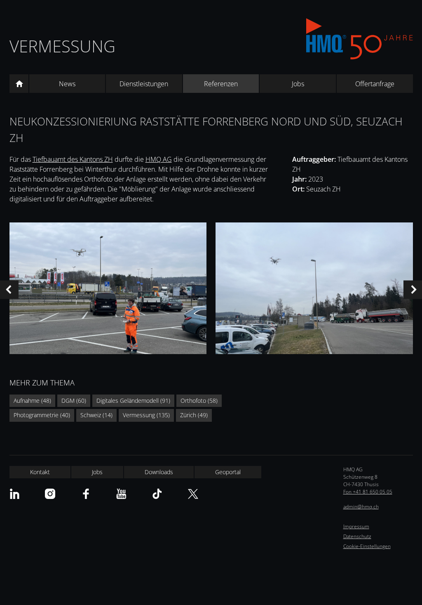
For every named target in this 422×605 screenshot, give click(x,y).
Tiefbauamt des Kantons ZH (73, 159)
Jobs (298, 83)
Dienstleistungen (144, 83)
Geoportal (228, 472)
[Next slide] (412, 289)
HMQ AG (158, 159)
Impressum (356, 526)
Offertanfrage (374, 83)
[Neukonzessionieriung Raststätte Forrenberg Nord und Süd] (107, 289)
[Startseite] (18, 83)
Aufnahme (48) (32, 400)
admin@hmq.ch (361, 506)
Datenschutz (357, 536)
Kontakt (40, 472)
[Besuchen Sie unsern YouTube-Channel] (121, 494)
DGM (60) (73, 400)
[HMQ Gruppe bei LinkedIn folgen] (14, 494)
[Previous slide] (9, 289)
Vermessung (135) (146, 415)
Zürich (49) (194, 415)
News (67, 83)
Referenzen (221, 83)
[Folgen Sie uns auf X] (193, 494)
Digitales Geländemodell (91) (133, 400)
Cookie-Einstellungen (367, 546)
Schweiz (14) (96, 415)
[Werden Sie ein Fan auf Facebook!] (86, 494)
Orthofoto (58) (199, 400)
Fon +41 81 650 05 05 (367, 491)
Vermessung (62, 46)
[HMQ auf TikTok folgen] (157, 494)
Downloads (159, 472)
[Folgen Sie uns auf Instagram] (50, 494)
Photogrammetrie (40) (42, 415)
